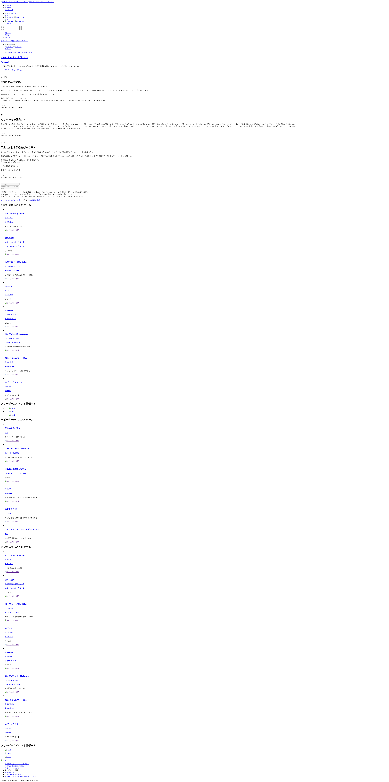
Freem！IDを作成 (34, 200)
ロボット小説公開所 (12, 453)
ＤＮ (6, 433)
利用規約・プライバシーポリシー (17, 764)
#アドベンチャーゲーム (13, 70)
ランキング (9, 10)
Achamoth (5, 62)
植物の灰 (8, 386)
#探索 (7, 35)
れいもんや (9, 290)
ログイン (25, 41)
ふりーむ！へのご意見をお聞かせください (20, 776)
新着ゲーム (9, 5)
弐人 (6, 534)
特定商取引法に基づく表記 (14, 766)
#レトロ (8, 37)
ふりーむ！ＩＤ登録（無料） (11, 41)
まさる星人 (9, 218)
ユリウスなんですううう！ (14, 242)
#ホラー (8, 33)
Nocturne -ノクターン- (12, 266)
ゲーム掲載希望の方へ (13, 774)
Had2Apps (8, 493)
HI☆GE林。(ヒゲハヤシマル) (15, 473)
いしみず (8, 513)
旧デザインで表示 (11, 770)
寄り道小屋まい (10, 362)
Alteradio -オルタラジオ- (14, 57)
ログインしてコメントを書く (11, 200)
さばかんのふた (10, 314)
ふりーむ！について (12, 768)
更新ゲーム (9, 8)
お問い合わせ (10, 772)
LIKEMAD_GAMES (12, 338)
